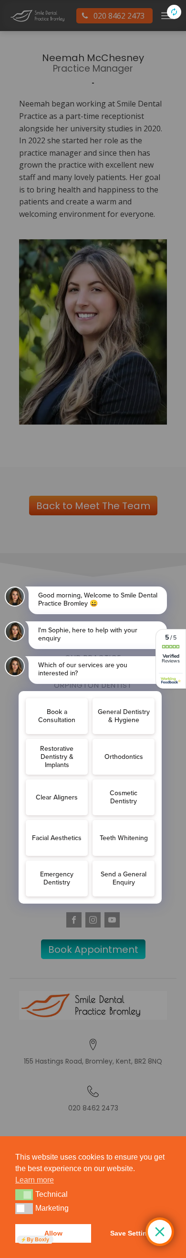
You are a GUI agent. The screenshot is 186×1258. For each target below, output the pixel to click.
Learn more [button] (34, 1180)
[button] (24, 1194)
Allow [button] (53, 1233)
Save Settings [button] (132, 1233)
